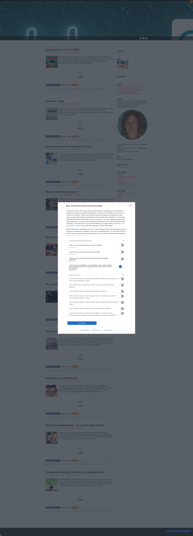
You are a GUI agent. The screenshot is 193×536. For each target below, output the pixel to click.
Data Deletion (85, 330)
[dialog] (96, 268)
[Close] (131, 206)
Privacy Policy (108, 330)
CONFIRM (82, 323)
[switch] (121, 245)
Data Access (96, 330)
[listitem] (96, 241)
